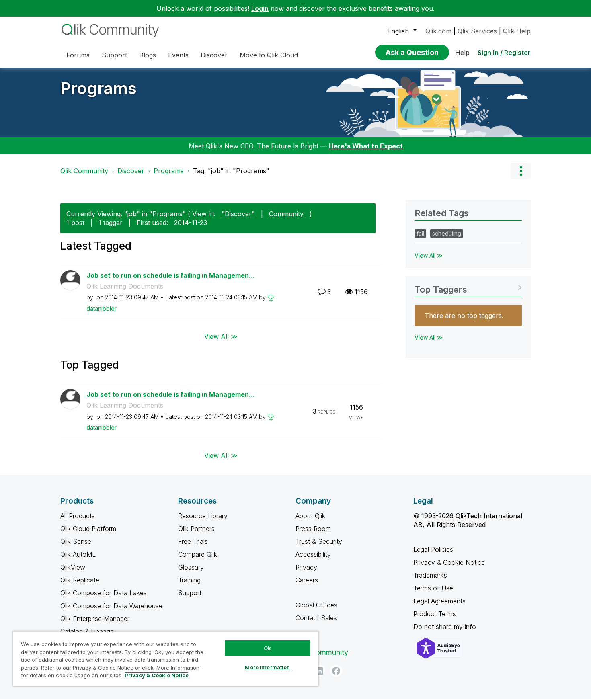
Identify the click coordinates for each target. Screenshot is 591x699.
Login (260, 8)
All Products (77, 516)
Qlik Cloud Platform (88, 529)
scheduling (446, 233)
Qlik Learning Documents (124, 286)
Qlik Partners (196, 529)
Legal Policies (433, 549)
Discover (130, 171)
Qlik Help (517, 31)
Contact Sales (316, 618)
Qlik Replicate (79, 580)
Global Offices (316, 605)
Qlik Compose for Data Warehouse (111, 606)
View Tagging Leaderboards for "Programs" (468, 287)
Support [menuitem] (114, 55)
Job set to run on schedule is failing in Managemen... (170, 275)
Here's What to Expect (366, 146)
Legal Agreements (439, 601)
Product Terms (434, 614)
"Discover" (238, 214)
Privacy (306, 567)
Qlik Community (84, 171)
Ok (267, 648)
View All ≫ (221, 336)
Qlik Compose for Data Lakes (103, 593)
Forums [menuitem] (78, 55)
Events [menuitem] (178, 55)
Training (189, 580)
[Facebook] (336, 671)
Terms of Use (433, 588)
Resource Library (203, 516)
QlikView (72, 567)
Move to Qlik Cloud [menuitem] (269, 55)
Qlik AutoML (78, 554)
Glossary (191, 567)
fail (420, 233)
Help (462, 53)
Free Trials (193, 541)
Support (189, 593)
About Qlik (310, 516)
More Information (267, 667)
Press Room (313, 529)
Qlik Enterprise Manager (94, 619)
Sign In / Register (504, 53)
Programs (98, 88)
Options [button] (521, 171)
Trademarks (430, 575)
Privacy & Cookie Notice (449, 562)
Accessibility (313, 554)
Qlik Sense (75, 541)
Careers (307, 580)
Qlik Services (477, 31)
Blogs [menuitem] (147, 55)
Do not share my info (445, 627)
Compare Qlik (197, 554)
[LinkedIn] (319, 671)
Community (286, 214)
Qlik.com (438, 31)
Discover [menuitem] (214, 55)
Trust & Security (319, 541)
